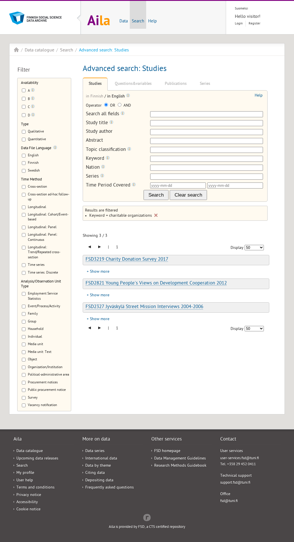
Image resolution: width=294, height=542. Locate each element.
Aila (16, 49)
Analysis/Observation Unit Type (41, 284)
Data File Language (36, 148)
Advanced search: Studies (104, 50)
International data (101, 458)
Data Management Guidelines (180, 458)
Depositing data (99, 480)
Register (254, 23)
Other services (166, 440)
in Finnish (95, 96)
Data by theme (98, 466)
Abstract (94, 141)
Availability (29, 83)
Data (123, 21)
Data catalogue (39, 50)
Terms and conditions (35, 487)
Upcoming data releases (37, 458)
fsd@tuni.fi (229, 501)
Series (205, 84)
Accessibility (27, 502)
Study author (99, 132)
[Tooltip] (33, 91)
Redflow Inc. (147, 517)
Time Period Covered (109, 185)
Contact (228, 440)
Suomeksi (241, 8)
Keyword (96, 159)
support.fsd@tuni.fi (235, 483)
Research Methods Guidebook (180, 466)
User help (24, 480)
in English (116, 96)
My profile (25, 473)
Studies (95, 84)
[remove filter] (156, 215)
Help (152, 21)
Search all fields (103, 114)
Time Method (31, 180)
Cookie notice (28, 509)
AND (126, 105)
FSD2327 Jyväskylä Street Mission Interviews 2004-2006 (144, 307)
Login (239, 23)
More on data (96, 440)
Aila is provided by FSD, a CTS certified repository (147, 527)
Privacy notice (28, 495)
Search (138, 21)
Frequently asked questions (109, 487)
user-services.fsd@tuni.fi (239, 458)
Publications (176, 84)
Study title (97, 123)
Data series (95, 451)
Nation (93, 167)
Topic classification (106, 150)
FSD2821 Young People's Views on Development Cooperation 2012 (156, 284)
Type (25, 124)
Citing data (95, 473)
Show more (99, 272)
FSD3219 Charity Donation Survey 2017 (127, 260)
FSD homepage (167, 451)
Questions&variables (133, 84)
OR (112, 105)
